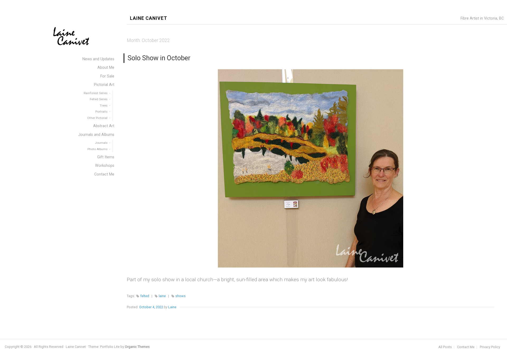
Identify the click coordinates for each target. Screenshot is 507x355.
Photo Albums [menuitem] (97, 149)
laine (162, 296)
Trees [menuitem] (103, 105)
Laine (172, 307)
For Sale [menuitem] (107, 76)
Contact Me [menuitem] (104, 174)
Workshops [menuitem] (104, 165)
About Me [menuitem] (105, 67)
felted (144, 296)
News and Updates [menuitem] (98, 59)
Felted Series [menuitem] (98, 99)
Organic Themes (137, 347)
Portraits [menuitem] (101, 111)
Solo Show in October (159, 58)
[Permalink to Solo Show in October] (310, 168)
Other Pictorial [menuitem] (97, 118)
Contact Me (466, 347)
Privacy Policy (490, 347)
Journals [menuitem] (101, 143)
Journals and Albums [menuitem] (96, 134)
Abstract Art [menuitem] (103, 126)
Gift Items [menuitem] (105, 157)
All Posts (445, 347)
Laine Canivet (148, 18)
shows (180, 296)
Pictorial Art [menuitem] (104, 84)
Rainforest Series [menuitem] (95, 93)
